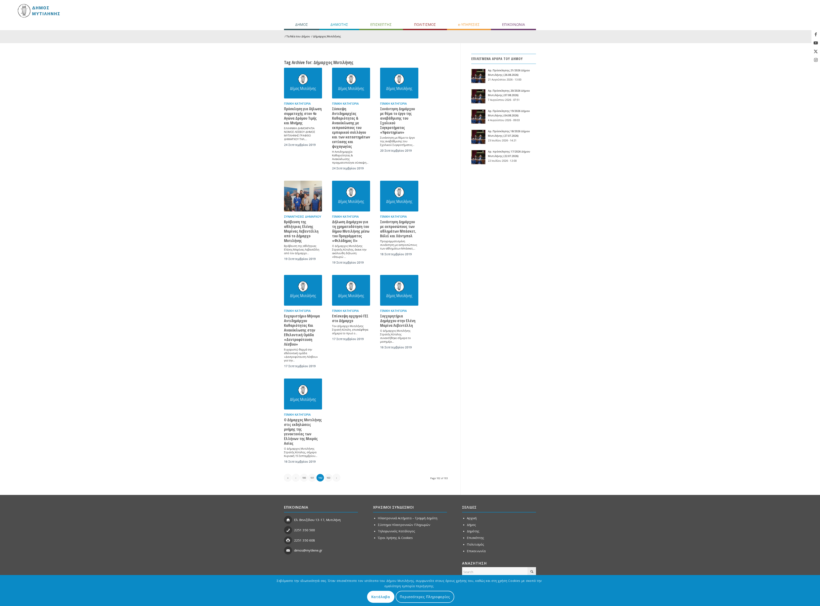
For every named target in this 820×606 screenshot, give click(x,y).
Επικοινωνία (476, 551)
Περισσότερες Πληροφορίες (425, 596)
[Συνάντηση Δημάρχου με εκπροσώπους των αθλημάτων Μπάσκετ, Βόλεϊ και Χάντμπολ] (399, 196)
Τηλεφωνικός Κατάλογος (396, 531)
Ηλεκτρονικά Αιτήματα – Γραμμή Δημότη (407, 518)
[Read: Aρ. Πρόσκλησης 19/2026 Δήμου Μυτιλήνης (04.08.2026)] (478, 117)
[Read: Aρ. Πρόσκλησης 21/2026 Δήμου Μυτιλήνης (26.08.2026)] (478, 76)
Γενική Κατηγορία (297, 104)
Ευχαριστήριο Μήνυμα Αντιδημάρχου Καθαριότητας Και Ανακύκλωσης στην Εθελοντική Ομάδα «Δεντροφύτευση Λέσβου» (302, 330)
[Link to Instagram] (815, 60)
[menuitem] (301, 24)
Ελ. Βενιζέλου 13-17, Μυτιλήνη (317, 520)
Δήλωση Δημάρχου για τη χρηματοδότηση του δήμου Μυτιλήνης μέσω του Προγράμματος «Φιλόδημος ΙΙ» (350, 231)
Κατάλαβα (380, 596)
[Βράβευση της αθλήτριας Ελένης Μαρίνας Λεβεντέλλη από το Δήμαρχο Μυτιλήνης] (303, 196)
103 (328, 477)
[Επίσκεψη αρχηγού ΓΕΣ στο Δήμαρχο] (351, 290)
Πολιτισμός (475, 544)
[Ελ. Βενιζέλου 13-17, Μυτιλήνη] (288, 520)
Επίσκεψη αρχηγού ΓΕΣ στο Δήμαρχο (350, 318)
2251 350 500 (304, 530)
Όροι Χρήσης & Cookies (395, 538)
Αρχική (472, 518)
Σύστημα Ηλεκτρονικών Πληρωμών (404, 524)
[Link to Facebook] (815, 34)
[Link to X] (815, 51)
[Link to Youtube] (815, 43)
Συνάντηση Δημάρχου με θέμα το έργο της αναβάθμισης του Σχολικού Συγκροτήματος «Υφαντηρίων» (397, 120)
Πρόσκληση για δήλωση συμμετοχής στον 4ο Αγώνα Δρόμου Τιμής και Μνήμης (303, 115)
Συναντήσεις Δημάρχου (302, 217)
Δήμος (471, 524)
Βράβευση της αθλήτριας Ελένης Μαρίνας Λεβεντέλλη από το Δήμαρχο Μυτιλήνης (301, 231)
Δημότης (473, 531)
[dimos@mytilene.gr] (288, 550)
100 (304, 477)
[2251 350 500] (288, 530)
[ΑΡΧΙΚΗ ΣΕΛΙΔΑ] (38, 10)
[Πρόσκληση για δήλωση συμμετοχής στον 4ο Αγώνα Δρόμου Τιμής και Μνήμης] (303, 83)
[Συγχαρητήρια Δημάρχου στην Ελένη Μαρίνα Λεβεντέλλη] (399, 290)
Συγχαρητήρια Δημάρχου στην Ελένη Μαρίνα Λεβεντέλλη (397, 320)
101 (312, 477)
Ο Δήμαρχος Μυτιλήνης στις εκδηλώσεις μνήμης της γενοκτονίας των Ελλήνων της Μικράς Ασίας (303, 431)
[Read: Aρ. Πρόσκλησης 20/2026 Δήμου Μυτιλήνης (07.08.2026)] (478, 96)
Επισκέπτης (475, 538)
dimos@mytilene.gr (308, 550)
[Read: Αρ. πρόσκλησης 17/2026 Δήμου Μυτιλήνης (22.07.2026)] (478, 157)
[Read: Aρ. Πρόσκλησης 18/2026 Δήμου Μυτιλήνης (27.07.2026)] (478, 137)
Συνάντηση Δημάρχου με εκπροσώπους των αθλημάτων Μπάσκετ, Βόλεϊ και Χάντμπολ (398, 228)
